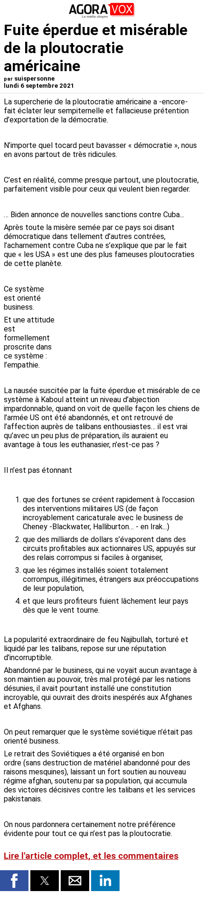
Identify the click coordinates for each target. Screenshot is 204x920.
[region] (129, 321)
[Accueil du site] (102, 16)
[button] (14, 880)
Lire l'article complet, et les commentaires (91, 856)
